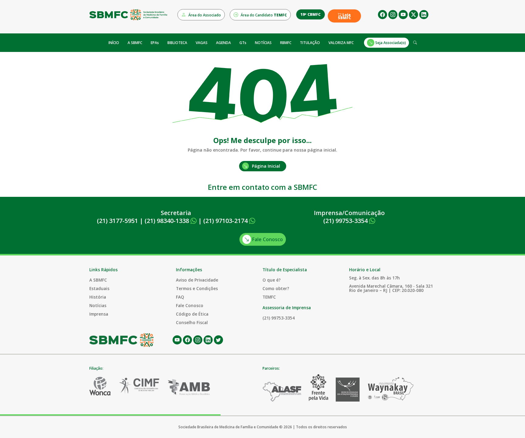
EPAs (155, 42)
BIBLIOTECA (177, 42)
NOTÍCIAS (263, 42)
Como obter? (275, 288)
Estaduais (99, 288)
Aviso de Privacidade (197, 280)
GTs (242, 42)
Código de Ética (192, 314)
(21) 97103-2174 (226, 221)
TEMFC (269, 297)
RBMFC (285, 42)
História (97, 297)
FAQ (180, 297)
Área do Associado (204, 15)
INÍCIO (113, 42)
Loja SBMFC (344, 16)
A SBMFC (135, 42)
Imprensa (98, 314)
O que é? (271, 280)
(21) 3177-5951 (117, 221)
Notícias (97, 305)
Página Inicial (266, 166)
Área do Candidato (263, 15)
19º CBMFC (310, 14)
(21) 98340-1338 (167, 221)
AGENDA (223, 42)
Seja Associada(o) (390, 42)
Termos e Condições (197, 288)
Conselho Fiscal (192, 322)
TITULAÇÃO (310, 42)
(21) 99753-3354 (346, 221)
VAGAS (202, 42)
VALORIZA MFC (341, 42)
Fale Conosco (267, 239)
